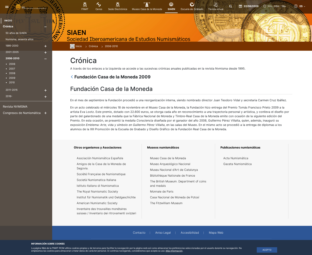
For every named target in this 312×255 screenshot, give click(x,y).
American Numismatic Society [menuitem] (97, 203)
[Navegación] (7, 7)
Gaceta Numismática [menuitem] (237, 164)
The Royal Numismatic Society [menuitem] (97, 191)
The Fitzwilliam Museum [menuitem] (166, 203)
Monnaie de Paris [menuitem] (161, 191)
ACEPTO (267, 249)
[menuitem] (8, 20)
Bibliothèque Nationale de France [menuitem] (172, 175)
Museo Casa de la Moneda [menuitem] (168, 158)
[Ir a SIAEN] (31, 6)
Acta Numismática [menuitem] (235, 158)
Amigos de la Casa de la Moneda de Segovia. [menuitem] (101, 166)
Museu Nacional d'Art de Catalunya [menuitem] (174, 170)
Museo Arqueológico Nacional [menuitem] (170, 164)
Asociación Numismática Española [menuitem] (100, 158)
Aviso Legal (163, 232)
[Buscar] (230, 6)
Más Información (174, 250)
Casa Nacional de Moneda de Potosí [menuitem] (174, 197)
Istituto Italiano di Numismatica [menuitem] (98, 185)
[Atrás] (71, 77)
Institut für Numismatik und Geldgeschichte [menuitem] (106, 197)
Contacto (139, 232)
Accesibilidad (190, 232)
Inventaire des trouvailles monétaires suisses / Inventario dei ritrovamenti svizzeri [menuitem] (106, 211)
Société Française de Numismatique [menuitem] (101, 174)
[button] (45, 27)
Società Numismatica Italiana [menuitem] (96, 180)
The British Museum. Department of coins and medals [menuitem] (178, 183)
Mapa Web (216, 232)
